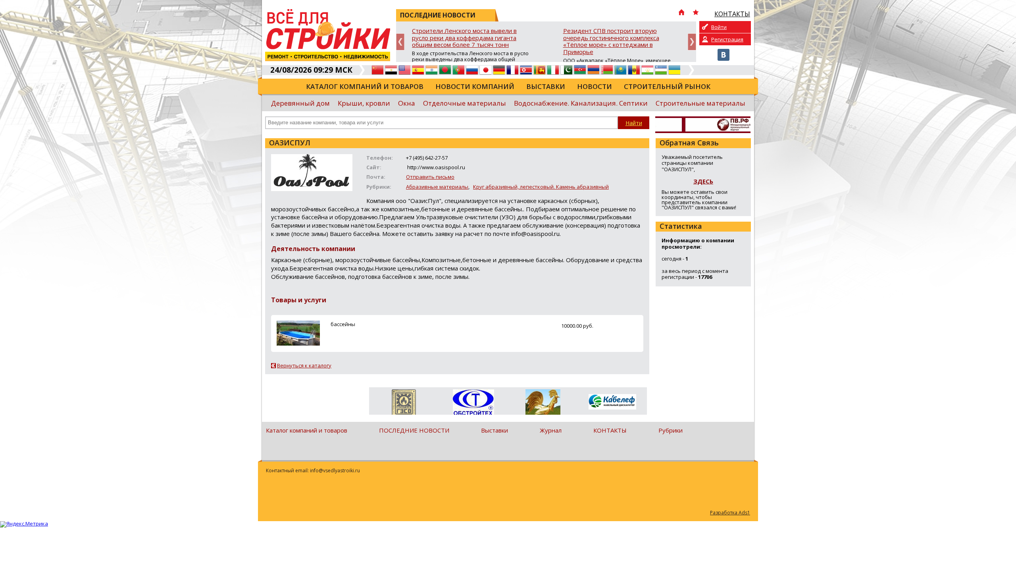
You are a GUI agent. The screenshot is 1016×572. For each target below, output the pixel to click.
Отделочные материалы (464, 103)
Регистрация (727, 39)
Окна (406, 103)
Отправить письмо (430, 176)
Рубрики (670, 430)
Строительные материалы (700, 103)
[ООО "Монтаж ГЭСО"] (403, 403)
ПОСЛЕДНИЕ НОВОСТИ (414, 430)
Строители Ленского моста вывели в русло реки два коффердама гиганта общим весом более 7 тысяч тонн (464, 37)
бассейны (343, 324)
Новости (594, 86)
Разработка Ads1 (730, 512)
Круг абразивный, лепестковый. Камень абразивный (541, 186)
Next (692, 41)
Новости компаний (474, 86)
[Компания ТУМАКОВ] (542, 403)
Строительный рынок (667, 86)
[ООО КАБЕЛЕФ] (612, 402)
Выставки (545, 86)
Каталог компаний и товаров (364, 86)
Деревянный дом (300, 103)
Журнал (551, 430)
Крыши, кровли (364, 103)
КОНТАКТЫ (610, 430)
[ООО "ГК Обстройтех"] (473, 402)
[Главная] (681, 13)
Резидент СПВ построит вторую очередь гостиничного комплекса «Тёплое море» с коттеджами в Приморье (611, 41)
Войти (719, 27)
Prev (400, 41)
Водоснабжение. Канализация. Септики (581, 103)
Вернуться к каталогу (304, 365)
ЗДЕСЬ (703, 181)
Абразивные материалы (437, 186)
